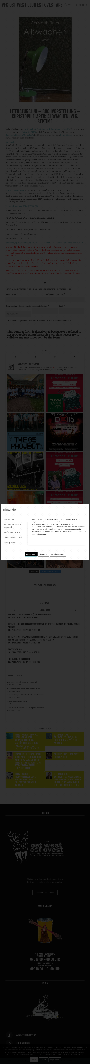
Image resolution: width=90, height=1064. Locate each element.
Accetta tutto (30, 554)
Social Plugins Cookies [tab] (13, 537)
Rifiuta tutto (43, 554)
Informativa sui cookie (41, 532)
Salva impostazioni (57, 554)
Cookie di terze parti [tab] (12, 532)
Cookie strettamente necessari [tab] (12, 526)
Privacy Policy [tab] (9, 519)
